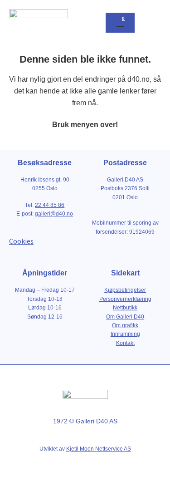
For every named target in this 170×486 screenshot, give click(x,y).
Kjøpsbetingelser (125, 290)
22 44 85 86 (49, 205)
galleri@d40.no (54, 214)
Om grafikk (125, 325)
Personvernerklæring (125, 299)
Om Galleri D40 (125, 317)
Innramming (125, 334)
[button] (152, 23)
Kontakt (125, 343)
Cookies (21, 240)
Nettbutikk (125, 307)
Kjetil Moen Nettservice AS (98, 449)
